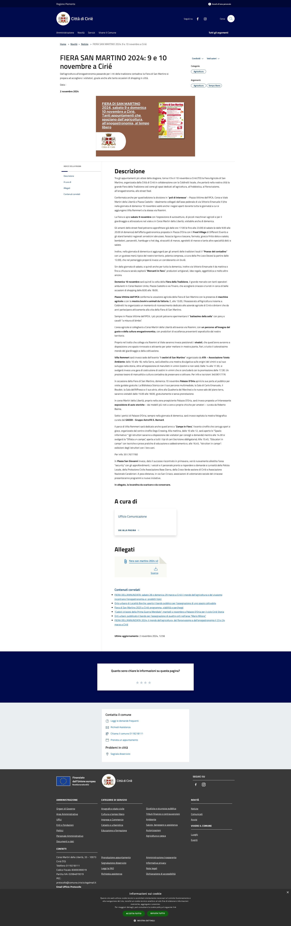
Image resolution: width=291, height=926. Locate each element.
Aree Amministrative (67, 814)
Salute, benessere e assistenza (162, 825)
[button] (145, 920)
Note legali (151, 868)
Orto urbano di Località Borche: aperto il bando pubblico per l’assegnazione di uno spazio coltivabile (165, 603)
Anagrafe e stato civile (112, 808)
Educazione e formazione (114, 830)
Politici (59, 830)
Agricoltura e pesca (156, 836)
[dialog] (145, 907)
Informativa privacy (156, 863)
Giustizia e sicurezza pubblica (161, 808)
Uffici (59, 819)
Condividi (196, 58)
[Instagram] (204, 18)
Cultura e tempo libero (112, 814)
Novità (73, 44)
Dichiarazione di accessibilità (161, 874)
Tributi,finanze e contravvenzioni (163, 814)
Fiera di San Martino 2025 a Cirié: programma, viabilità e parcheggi (149, 607)
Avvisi (194, 819)
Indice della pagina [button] (72, 166)
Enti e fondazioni (65, 825)
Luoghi (194, 834)
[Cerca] (231, 18)
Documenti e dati (65, 841)
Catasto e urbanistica (112, 825)
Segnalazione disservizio (113, 863)
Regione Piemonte (65, 4)
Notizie (84, 44)
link (174, 907)
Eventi (194, 840)
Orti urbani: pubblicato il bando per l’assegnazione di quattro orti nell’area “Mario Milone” (160, 616)
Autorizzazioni (153, 830)
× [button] (287, 892)
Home (63, 44)
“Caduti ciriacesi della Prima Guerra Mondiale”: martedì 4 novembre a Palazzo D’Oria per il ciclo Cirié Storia (169, 612)
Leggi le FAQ (107, 868)
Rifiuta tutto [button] (158, 913)
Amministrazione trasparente (161, 857)
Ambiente (151, 819)
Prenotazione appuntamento (116, 857)
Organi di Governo (65, 808)
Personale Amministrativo (69, 836)
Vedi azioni (212, 58)
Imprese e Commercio (112, 819)
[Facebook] (196, 18)
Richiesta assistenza (111, 874)
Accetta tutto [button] (133, 913)
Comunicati (197, 814)
